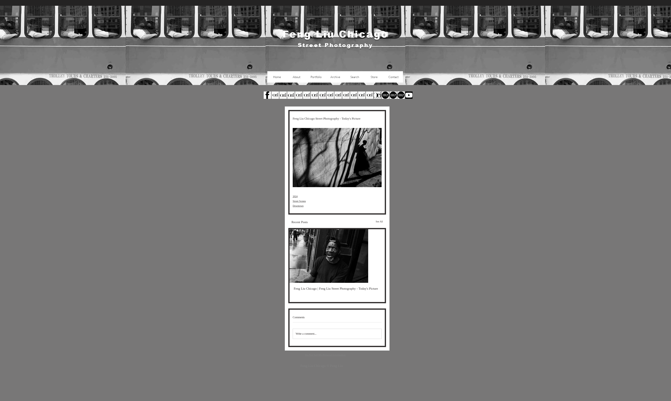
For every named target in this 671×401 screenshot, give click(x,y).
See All (379, 221)
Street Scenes (299, 201)
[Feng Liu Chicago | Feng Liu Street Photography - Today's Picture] (337, 256)
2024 (295, 196)
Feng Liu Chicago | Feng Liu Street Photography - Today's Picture (336, 288)
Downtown (298, 206)
